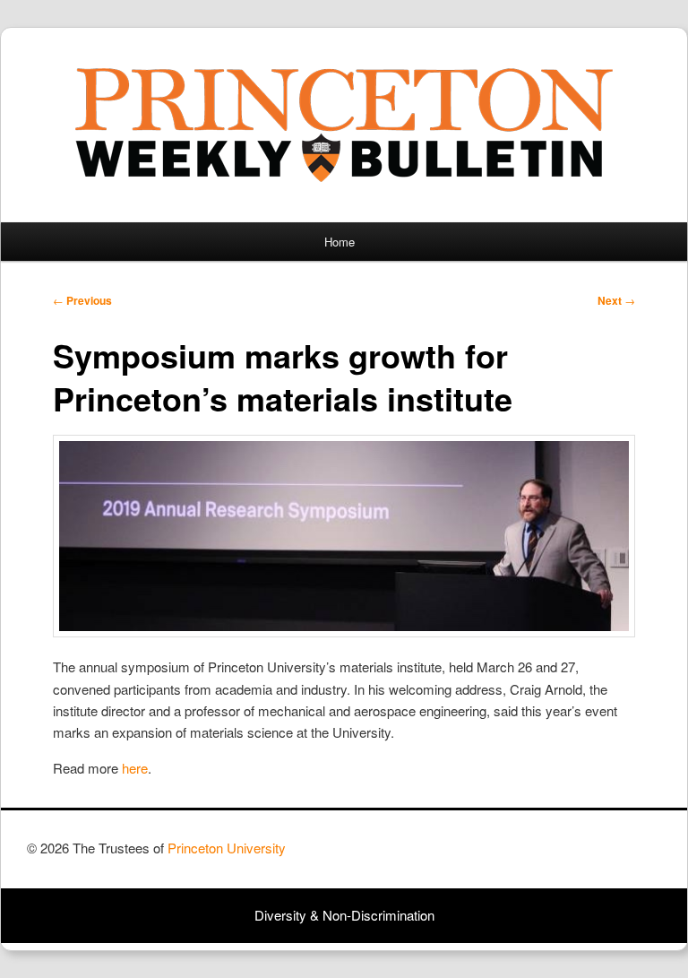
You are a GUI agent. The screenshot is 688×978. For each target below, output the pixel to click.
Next (616, 300)
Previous (82, 300)
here (135, 767)
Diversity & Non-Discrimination (344, 914)
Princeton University (595, 856)
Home (339, 241)
